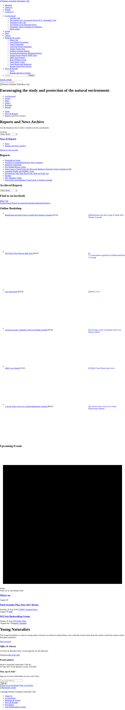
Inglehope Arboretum (13, 165)
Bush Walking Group (18, 60)
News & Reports (11, 69)
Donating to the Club (18, 22)
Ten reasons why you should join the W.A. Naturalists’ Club (33, 20)
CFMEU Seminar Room (27, 609)
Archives (3, 132)
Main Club (14, 40)
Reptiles (8, 176)
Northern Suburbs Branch (20, 51)
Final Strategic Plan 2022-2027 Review (19, 604)
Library (8, 36)
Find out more (5, 642)
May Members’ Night (13, 178)
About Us (8, 7)
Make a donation (20, 623)
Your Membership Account (15, 707)
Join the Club (15, 18)
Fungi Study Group (17, 62)
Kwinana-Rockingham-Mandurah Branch (34, 203)
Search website (6, 80)
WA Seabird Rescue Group (15, 167)
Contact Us (9, 12)
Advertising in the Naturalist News (23, 25)
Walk (11, 612)
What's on (5, 595)
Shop (7, 33)
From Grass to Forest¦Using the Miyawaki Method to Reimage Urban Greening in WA (38, 169)
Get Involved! (10, 16)
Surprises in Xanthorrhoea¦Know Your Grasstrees (24, 163)
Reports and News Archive (20, 73)
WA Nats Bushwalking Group (15, 616)
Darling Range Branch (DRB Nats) (23, 55)
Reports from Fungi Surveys (21, 66)
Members (8, 5)
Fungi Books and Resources (20, 64)
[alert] (62, 521)
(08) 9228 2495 (14, 655)
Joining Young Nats (17, 49)
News (12, 71)
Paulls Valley (21, 621)
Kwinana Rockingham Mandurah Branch (26, 53)
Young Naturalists (17, 44)
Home (7, 111)
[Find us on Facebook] (9, 685)
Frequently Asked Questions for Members (26, 27)
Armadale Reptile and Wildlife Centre (19, 171)
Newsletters (9, 705)
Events (7, 31)
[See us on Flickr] (26, 685)
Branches (8, 105)
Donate (7, 10)
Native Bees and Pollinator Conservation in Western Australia (28, 180)
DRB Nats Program (17, 58)
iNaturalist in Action (12, 160)
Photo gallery (15, 29)
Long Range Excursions (19, 42)
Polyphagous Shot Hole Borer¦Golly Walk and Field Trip (27, 173)
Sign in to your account (9, 150)
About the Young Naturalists (21, 47)
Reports (8, 107)
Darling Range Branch (8, 203)
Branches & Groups (12, 38)
